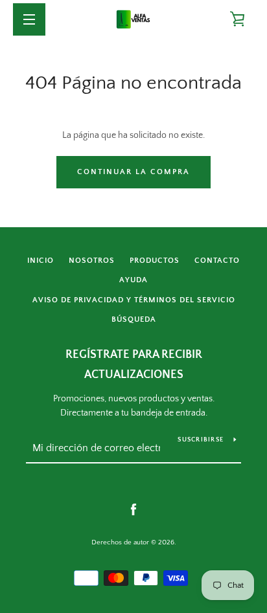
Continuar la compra (133, 172)
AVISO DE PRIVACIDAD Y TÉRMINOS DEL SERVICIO (133, 300)
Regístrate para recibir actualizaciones (133, 364)
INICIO (40, 260)
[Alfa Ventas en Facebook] (133, 509)
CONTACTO (217, 260)
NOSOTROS (92, 260)
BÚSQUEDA (133, 319)
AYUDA (133, 280)
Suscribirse (201, 439)
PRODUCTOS (155, 260)
